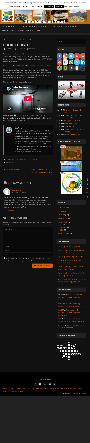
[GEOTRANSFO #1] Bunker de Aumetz (30, 115)
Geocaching (19, 160)
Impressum (49, 389)
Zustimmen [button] (49, 6)
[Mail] (87, 192)
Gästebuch (78, 389)
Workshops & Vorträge (25, 389)
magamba (16, 190)
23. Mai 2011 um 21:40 (19, 193)
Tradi (33, 160)
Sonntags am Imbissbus (72, 134)
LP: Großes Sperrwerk (13, 170)
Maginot (27, 160)
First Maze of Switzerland (72, 120)
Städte (61, 230)
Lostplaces (11, 39)
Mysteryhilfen (62, 218)
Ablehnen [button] (59, 6)
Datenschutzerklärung (63, 389)
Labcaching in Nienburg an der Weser (71, 257)
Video (38, 160)
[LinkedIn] (87, 188)
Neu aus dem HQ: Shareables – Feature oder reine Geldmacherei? (70, 297)
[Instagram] (87, 184)
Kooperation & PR (17, 391)
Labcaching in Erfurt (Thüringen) (69, 246)
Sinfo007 (61, 310)
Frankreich (10, 160)
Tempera (76, 393)
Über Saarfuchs (9, 389)
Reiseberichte (62, 222)
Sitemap (6, 391)
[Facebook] (87, 179)
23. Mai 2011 (21, 49)
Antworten (10, 211)
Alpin (60, 225)
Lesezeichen (10, 162)
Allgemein (61, 207)
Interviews (61, 211)
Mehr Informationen (72, 6)
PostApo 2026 (69, 126)
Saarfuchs (9, 49)
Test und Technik (63, 234)
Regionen (62, 227)
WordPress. (84, 393)
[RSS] (87, 197)
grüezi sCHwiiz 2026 (71, 123)
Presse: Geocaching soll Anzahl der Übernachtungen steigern (41, 171)
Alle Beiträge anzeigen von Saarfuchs (29, 152)
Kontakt (39, 389)
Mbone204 (61, 304)
